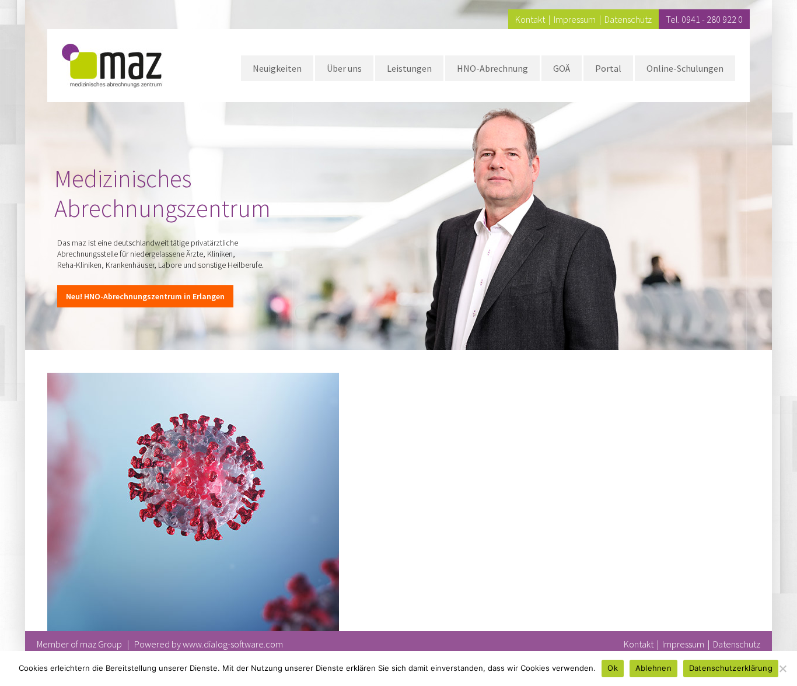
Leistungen (409, 68)
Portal (608, 68)
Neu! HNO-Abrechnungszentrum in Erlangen (145, 296)
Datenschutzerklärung (730, 668)
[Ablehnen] (782, 668)
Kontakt (530, 19)
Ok (612, 668)
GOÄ (561, 68)
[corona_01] (193, 380)
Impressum (575, 19)
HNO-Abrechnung (492, 68)
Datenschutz (628, 19)
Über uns (344, 68)
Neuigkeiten (277, 68)
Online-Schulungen (684, 68)
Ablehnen (653, 668)
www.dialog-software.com (233, 644)
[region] (398, 175)
